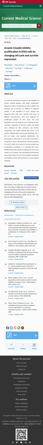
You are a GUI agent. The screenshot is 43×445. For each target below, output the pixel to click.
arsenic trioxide (10, 170)
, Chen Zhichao (19, 65)
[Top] (39, 225)
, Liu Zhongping (31, 65)
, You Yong (18, 68)
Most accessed (21, 391)
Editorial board (21, 366)
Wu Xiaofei (8, 65)
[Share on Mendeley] (22, 328)
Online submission (21, 407)
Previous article (18, 202)
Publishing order (8, 215)
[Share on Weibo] (15, 328)
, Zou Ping (8, 72)
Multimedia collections (21, 385)
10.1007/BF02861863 (23, 38)
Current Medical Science (13, 6)
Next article (20, 207)
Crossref (10, 237)
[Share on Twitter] (11, 328)
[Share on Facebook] (7, 328)
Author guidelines (21, 403)
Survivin (14, 173)
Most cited (21, 395)
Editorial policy (21, 410)
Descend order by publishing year (24, 215)
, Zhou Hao (8, 68)
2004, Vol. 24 (26, 36)
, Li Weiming (27, 68)
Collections (21, 381)
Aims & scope (21, 363)
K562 (21, 170)
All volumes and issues (22, 378)
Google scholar (18, 237)
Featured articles (21, 388)
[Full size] (39, 229)
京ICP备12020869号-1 (16, 421)
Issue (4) (35, 36)
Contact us (21, 369)
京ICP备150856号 (32, 421)
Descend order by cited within (12, 219)
